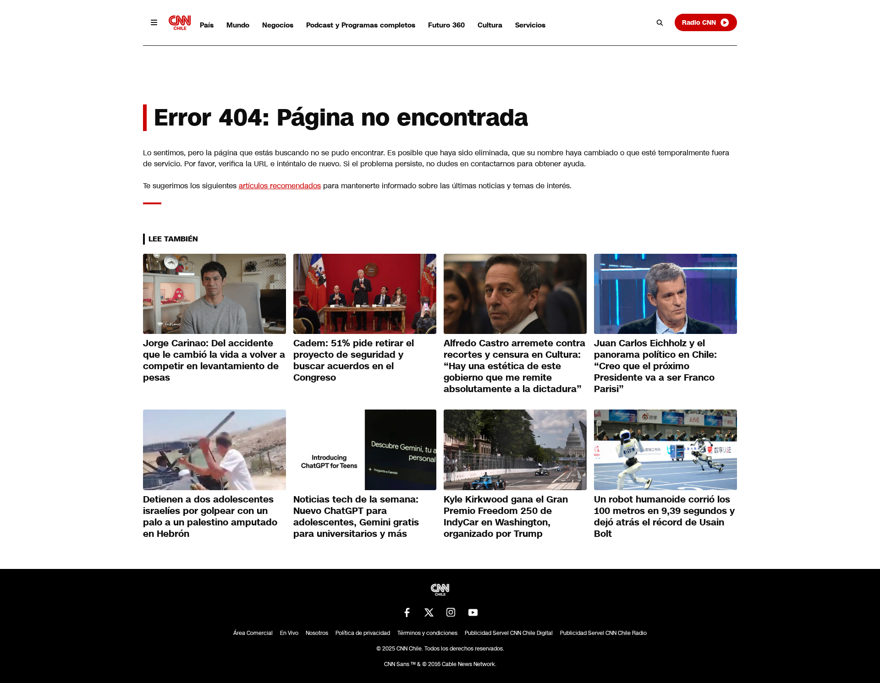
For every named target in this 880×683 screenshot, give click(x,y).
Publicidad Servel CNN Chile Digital (509, 633)
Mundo (237, 25)
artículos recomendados (280, 185)
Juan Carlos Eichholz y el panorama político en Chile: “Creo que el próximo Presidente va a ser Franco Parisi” (655, 366)
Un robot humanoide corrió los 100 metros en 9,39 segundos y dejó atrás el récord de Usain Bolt (664, 516)
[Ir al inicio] (180, 22)
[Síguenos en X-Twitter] (429, 612)
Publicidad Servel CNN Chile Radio (603, 633)
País (207, 25)
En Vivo (289, 633)
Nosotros (317, 633)
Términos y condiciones (427, 633)
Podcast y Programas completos (360, 25)
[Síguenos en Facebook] (407, 612)
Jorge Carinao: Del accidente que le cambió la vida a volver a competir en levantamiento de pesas (214, 360)
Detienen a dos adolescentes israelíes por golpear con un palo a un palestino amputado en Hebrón (210, 516)
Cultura (490, 25)
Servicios (530, 25)
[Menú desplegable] (154, 22)
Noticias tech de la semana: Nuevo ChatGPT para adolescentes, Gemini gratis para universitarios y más (356, 516)
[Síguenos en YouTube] (473, 612)
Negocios (277, 25)
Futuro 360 (446, 25)
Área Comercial (253, 633)
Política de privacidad (363, 633)
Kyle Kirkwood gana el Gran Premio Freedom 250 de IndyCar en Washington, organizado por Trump (506, 516)
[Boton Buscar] (660, 22)
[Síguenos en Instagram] (451, 612)
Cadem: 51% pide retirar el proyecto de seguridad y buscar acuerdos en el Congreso (353, 360)
